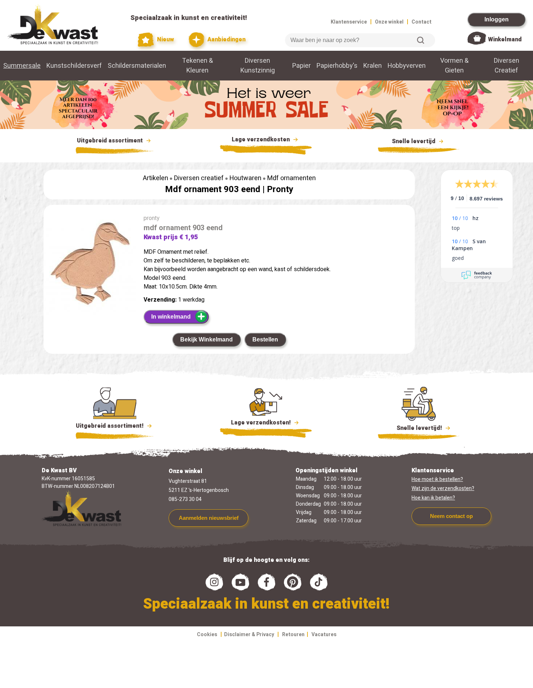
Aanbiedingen (225, 39)
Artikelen (155, 178)
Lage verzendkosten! (261, 422)
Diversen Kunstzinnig (257, 65)
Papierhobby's (337, 66)
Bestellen (265, 339)
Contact (421, 22)
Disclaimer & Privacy (249, 634)
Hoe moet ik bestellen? (437, 479)
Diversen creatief (199, 178)
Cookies (207, 634)
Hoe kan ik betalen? (433, 498)
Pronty (280, 189)
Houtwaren (245, 178)
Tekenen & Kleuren (197, 65)
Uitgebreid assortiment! (110, 426)
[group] (90, 266)
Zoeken (420, 40)
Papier (301, 66)
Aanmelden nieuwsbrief (209, 518)
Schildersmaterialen (137, 66)
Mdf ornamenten (291, 178)
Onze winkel (389, 22)
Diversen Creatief (506, 65)
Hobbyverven (407, 66)
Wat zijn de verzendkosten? (443, 488)
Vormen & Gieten (454, 65)
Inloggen (496, 19)
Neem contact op (451, 516)
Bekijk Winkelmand (206, 339)
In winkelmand (171, 317)
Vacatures (323, 634)
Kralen (372, 66)
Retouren (293, 634)
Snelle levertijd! (414, 428)
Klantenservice (349, 22)
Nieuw (165, 39)
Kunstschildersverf (74, 66)
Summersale (22, 66)
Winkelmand (505, 39)
